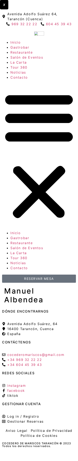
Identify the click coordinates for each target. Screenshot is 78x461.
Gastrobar (19, 47)
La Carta (18, 62)
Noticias (18, 72)
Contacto (19, 77)
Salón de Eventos (26, 57)
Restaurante (21, 52)
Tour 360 (18, 67)
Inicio (15, 42)
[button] (39, 155)
